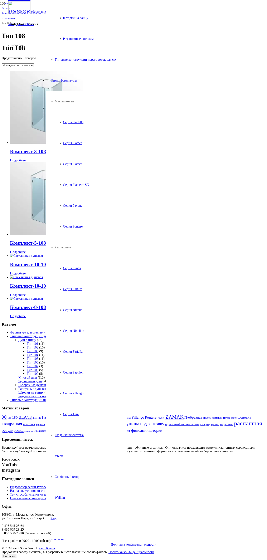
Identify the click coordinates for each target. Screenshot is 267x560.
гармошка (217, 417)
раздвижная (226, 424)
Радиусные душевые (33, 388)
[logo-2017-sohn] (19, 13)
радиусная (212, 424)
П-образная (193, 417)
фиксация (140, 430)
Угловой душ (27, 377)
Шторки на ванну (31, 392)
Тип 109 (32, 373)
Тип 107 (32, 366)
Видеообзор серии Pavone (28, 487)
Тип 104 (32, 355)
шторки (155, 430)
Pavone (127, 418)
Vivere (161, 417)
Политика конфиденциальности (133, 544)
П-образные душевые (33, 385)
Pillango (138, 417)
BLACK (25, 417)
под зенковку (152, 423)
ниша (134, 423)
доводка (244, 417)
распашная (248, 423)
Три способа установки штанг (31, 494)
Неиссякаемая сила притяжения (32, 498)
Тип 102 (32, 347)
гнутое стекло (230, 417)
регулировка (13, 430)
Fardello (37, 418)
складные (29, 431)
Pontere (150, 417)
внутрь (207, 417)
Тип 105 (32, 358)
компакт (29, 424)
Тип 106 (32, 362)
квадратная (12, 423)
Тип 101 (32, 343)
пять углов (199, 424)
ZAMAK (174, 417)
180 (15, 417)
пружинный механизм (179, 424)
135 (9, 417)
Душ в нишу (27, 340)
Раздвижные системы (33, 396)
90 (4, 417)
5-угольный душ (30, 381)
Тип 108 (32, 370)
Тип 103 (32, 351)
